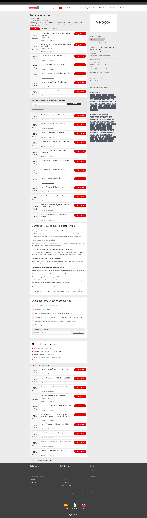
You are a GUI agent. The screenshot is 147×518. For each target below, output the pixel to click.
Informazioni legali (65, 473)
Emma (91, 99)
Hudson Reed (110, 121)
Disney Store (98, 125)
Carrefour (97, 119)
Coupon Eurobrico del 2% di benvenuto (44, 354)
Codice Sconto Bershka (102, 491)
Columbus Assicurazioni (110, 107)
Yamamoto (92, 94)
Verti (91, 110)
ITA (101, 8)
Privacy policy (64, 479)
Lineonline (92, 121)
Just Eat (97, 117)
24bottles (110, 141)
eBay (110, 8)
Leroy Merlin (102, 97)
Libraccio (104, 128)
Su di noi (63, 470)
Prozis (110, 117)
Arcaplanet (97, 101)
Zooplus (91, 101)
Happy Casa (113, 123)
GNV (110, 103)
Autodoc (92, 103)
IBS (107, 125)
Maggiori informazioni (35, 25)
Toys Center (107, 99)
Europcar (113, 105)
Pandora (95, 107)
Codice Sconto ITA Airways (38, 491)
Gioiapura (112, 138)
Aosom (108, 97)
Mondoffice (106, 119)
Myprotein (106, 8)
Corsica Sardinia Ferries (110, 136)
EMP (111, 125)
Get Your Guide (93, 136)
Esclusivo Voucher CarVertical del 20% (44, 348)
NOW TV (95, 110)
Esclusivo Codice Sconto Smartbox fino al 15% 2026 (47, 357)
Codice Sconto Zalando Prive (53, 491)
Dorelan (108, 123)
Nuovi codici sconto (36, 473)
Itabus (97, 134)
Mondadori (92, 128)
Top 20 (33, 470)
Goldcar (105, 103)
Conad (97, 97)
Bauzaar (103, 125)
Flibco (96, 138)
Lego (112, 99)
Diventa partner (95, 473)
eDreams (98, 132)
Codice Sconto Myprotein (89, 491)
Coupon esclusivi (79, 8)
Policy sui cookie (65, 482)
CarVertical (98, 130)
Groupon (108, 101)
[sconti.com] (30, 460)
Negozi (33, 479)
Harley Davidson (110, 130)
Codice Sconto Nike (77, 491)
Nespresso (104, 94)
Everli (101, 119)
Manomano (96, 99)
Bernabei (92, 117)
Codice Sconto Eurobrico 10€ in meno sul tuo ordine (47, 351)
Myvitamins (97, 141)
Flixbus (99, 136)
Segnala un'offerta (95, 470)
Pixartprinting (101, 107)
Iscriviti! (74, 104)
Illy (106, 141)
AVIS (111, 134)
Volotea (113, 103)
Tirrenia (100, 138)
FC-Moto (103, 130)
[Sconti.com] (34, 7)
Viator (107, 134)
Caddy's (112, 119)
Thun (105, 121)
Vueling (91, 105)
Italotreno (100, 103)
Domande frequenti (66, 485)
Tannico (101, 117)
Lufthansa (111, 132)
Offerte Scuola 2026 (118, 8)
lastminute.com (106, 105)
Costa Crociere (104, 132)
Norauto (113, 101)
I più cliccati (69, 8)
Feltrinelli (103, 101)
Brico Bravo (92, 123)
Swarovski (106, 138)
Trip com (92, 138)
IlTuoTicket (109, 128)
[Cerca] (60, 8)
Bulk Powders (111, 94)
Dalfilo (97, 123)
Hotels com (92, 134)
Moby (96, 105)
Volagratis (92, 132)
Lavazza (91, 119)
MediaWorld (96, 8)
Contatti (93, 476)
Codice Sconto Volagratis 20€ (41, 360)
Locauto (100, 105)
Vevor (101, 121)
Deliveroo (92, 97)
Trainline (102, 134)
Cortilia (106, 117)
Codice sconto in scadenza (37, 476)
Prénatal (92, 125)
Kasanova (113, 97)
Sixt (103, 136)
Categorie (88, 8)
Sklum (97, 121)
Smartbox (98, 128)
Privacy (62, 476)
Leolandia (92, 130)
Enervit (91, 141)
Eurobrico (103, 123)
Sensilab (102, 141)
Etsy (91, 107)
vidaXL (102, 99)
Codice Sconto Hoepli (66, 491)
